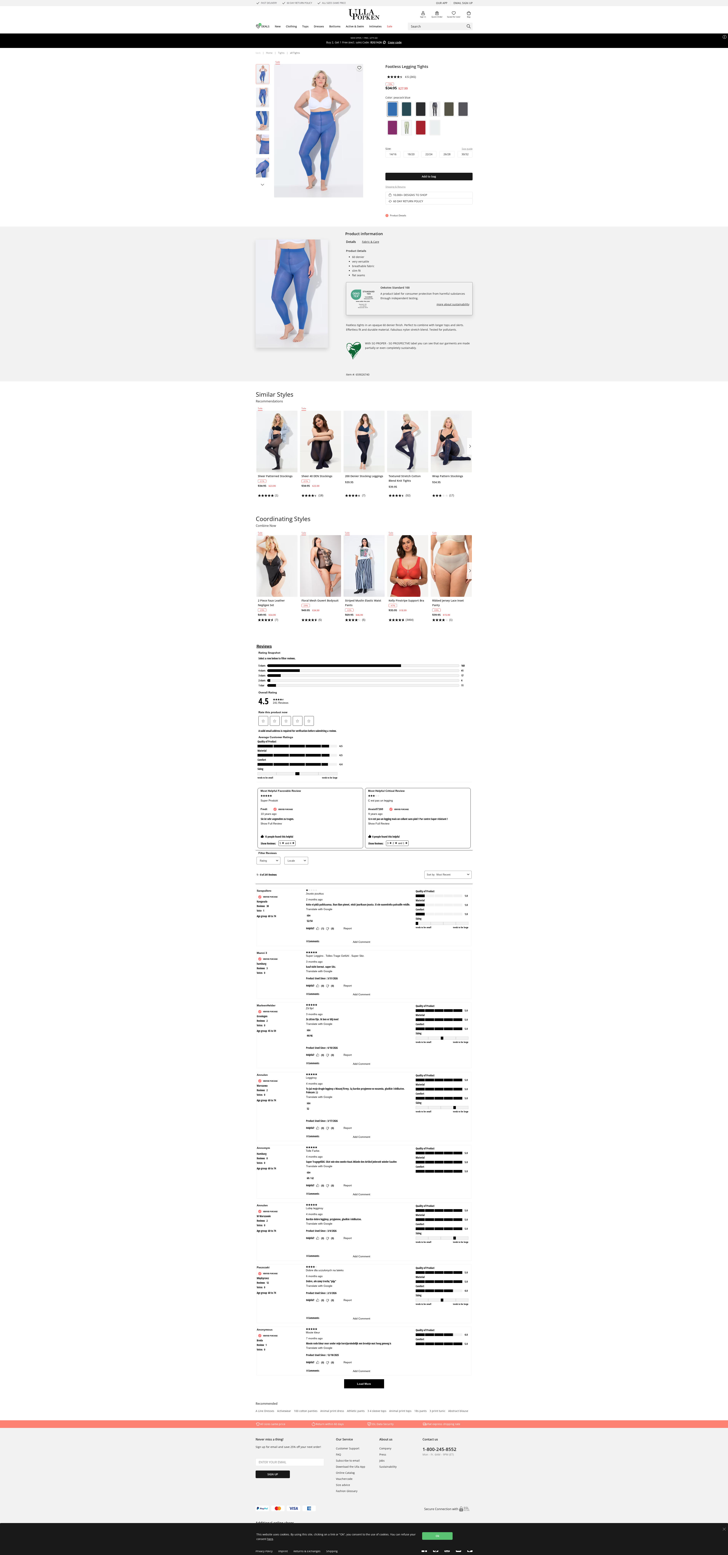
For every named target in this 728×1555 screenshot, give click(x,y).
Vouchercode (344, 1479)
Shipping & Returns (395, 186)
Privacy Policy (264, 1551)
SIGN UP (272, 1474)
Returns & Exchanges (307, 1551)
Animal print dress (332, 1411)
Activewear (284, 1411)
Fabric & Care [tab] (370, 242)
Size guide (467, 148)
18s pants (420, 1411)
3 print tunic (437, 1411)
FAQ (338, 1454)
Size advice (343, 1485)
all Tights (295, 52)
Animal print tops (400, 1411)
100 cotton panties (305, 1411)
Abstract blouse (458, 1411)
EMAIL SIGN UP (463, 3)
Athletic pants (356, 1411)
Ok (437, 1536)
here (270, 1539)
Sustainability (388, 1466)
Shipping (332, 1551)
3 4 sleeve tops (377, 1411)
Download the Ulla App (350, 1466)
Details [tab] (351, 242)
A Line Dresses (265, 1411)
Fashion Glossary (346, 1491)
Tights (281, 52)
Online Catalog (345, 1473)
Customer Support (347, 1448)
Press (382, 1454)
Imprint (283, 1551)
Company (385, 1448)
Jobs (382, 1460)
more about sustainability (453, 304)
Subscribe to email (348, 1460)
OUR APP (441, 3)
